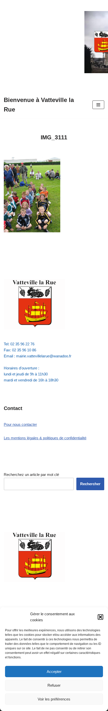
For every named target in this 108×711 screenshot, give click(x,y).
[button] (100, 617)
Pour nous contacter (20, 424)
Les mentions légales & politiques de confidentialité (45, 438)
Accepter (54, 671)
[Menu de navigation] (98, 104)
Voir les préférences (54, 699)
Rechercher (90, 484)
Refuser (54, 685)
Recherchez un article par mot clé (31, 474)
